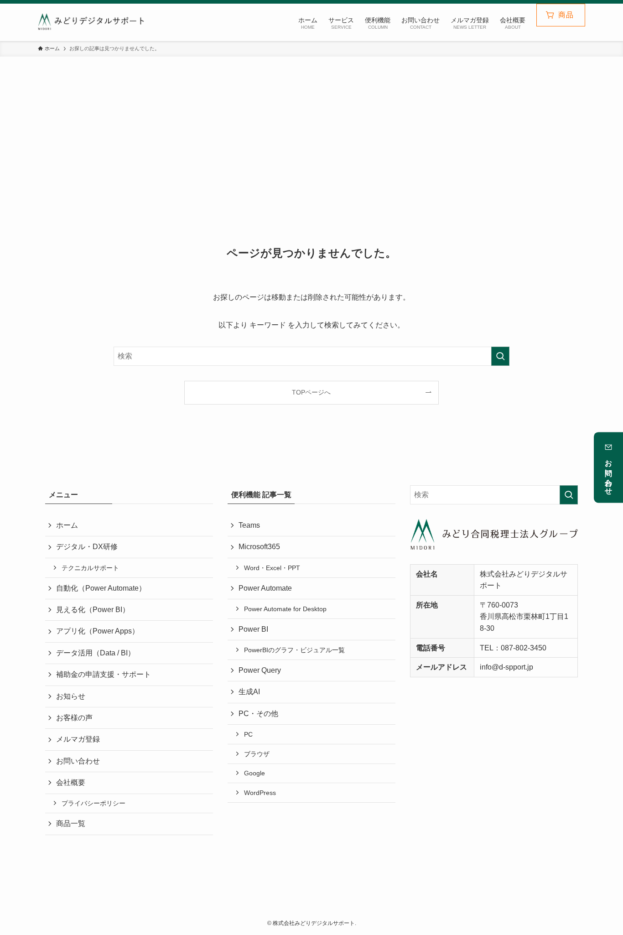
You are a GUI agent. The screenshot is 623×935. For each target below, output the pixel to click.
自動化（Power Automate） (101, 588)
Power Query (260, 670)
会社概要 (70, 782)
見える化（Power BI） (93, 609)
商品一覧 (70, 823)
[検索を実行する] (500, 356)
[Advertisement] (311, 154)
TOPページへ (311, 392)
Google (254, 773)
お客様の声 (74, 718)
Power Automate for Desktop (285, 609)
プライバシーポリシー (93, 803)
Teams (249, 525)
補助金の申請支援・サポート (103, 674)
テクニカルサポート (90, 567)
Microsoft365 (259, 547)
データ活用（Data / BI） (95, 653)
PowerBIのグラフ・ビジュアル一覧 (294, 650)
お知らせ (70, 696)
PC (248, 734)
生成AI (249, 692)
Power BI (253, 629)
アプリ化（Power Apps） (97, 631)
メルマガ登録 (78, 739)
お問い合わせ (609, 473)
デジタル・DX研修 (87, 547)
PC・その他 (258, 713)
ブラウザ (257, 754)
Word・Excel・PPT (272, 567)
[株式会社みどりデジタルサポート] (95, 22)
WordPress (260, 792)
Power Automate (265, 588)
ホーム (67, 525)
